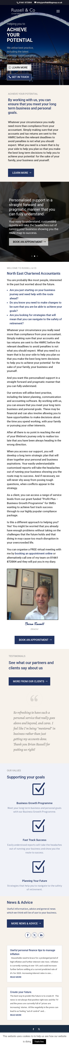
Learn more (20, 67)
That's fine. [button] (39, 1041)
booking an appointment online (33, 553)
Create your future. (21, 992)
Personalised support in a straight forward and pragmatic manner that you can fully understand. (32, 207)
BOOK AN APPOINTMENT (33, 639)
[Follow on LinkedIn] (41, 935)
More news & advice (24, 923)
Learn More (20, 172)
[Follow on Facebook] (27, 935)
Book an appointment (28, 241)
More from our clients (28, 681)
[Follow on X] (34, 935)
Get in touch (20, 77)
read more (15, 977)
